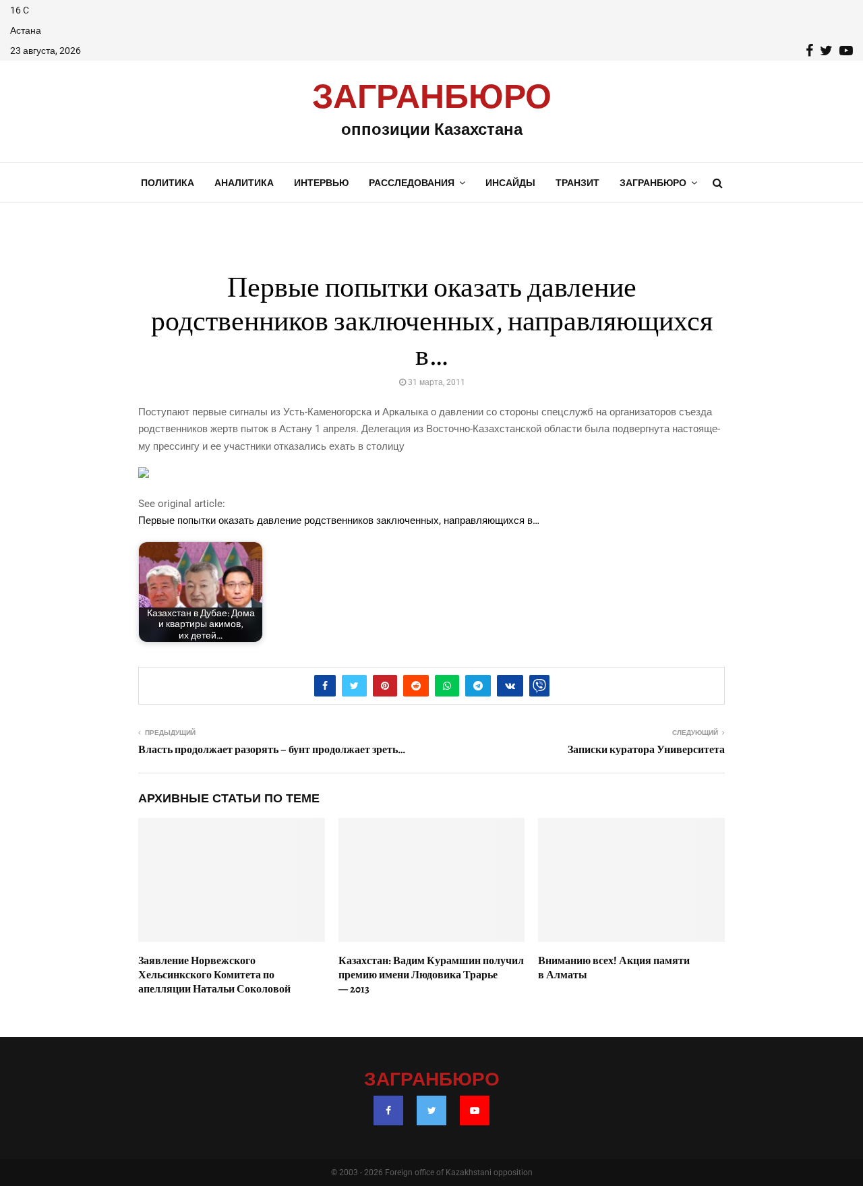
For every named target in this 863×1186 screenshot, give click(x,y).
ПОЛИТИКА (167, 183)
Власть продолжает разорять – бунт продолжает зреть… (271, 749)
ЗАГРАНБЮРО (432, 98)
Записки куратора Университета (646, 749)
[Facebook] (388, 1110)
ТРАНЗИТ (577, 183)
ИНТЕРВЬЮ (321, 183)
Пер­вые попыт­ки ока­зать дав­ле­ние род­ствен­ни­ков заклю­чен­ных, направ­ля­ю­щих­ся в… (338, 520)
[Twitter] (431, 1110)
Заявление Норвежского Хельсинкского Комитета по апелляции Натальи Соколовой (214, 975)
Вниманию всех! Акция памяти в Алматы (614, 967)
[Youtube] (474, 1110)
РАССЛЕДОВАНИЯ (411, 183)
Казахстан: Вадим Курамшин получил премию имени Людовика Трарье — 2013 (431, 975)
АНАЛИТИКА (244, 183)
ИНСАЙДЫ (510, 183)
